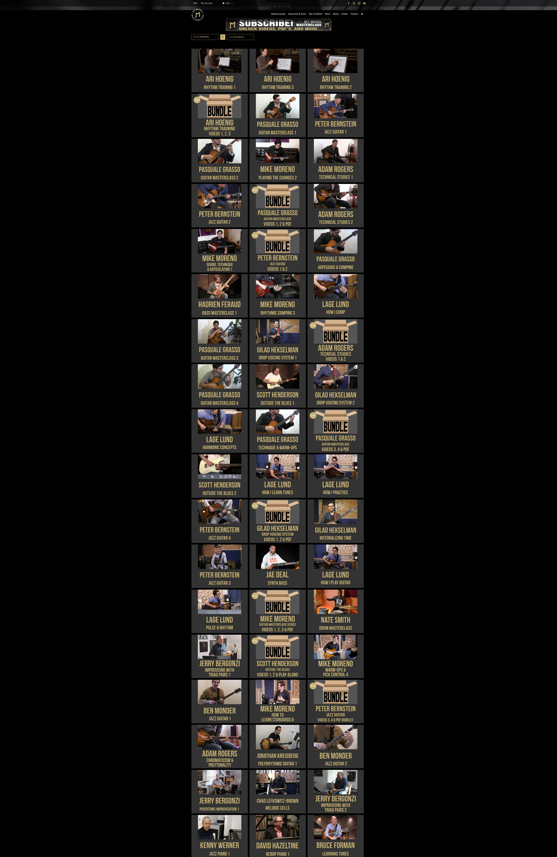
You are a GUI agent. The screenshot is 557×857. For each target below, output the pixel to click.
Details (219, 71)
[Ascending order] (223, 37)
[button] (362, 14)
